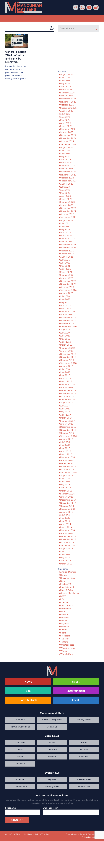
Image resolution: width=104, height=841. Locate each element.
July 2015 (65, 478)
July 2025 (65, 114)
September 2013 (68, 545)
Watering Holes (67, 648)
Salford (63, 629)
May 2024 (65, 156)
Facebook (75, 7)
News (63, 611)
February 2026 (67, 92)
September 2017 (68, 399)
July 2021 (65, 259)
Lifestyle (64, 602)
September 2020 (68, 290)
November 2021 (68, 247)
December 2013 (68, 536)
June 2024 (65, 153)
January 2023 (66, 205)
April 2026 (65, 86)
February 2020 (67, 311)
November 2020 (68, 284)
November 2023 (68, 174)
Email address (50, 808)
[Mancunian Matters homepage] (23, 7)
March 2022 (66, 235)
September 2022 (68, 217)
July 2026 (65, 77)
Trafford (64, 641)
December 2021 (68, 244)
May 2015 (65, 484)
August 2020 (66, 293)
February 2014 (67, 530)
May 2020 (65, 302)
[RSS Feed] (51, 28)
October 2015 (67, 469)
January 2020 (66, 314)
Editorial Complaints (52, 719)
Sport (63, 632)
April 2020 (65, 305)
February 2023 (67, 202)
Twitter (82, 7)
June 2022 (65, 226)
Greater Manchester (69, 593)
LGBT (63, 596)
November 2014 (68, 503)
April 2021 (65, 268)
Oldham (64, 614)
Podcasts (64, 617)
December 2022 (68, 208)
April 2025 (65, 123)
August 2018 (66, 366)
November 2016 (68, 430)
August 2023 (66, 183)
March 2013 (66, 563)
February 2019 (67, 348)
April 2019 (65, 341)
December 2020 (68, 281)
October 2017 (67, 396)
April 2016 (65, 451)
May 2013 (65, 557)
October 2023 (67, 177)
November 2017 (68, 393)
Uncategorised (67, 644)
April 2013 (65, 560)
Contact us (52, 726)
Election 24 (65, 584)
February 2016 (67, 457)
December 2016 (68, 426)
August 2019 (66, 329)
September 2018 (68, 363)
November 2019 (68, 320)
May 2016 (65, 448)
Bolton (63, 575)
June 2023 (65, 190)
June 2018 (65, 372)
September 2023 (68, 180)
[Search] (95, 28)
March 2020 (66, 308)
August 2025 (66, 110)
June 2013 (65, 554)
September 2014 (68, 509)
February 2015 (67, 493)
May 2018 (65, 375)
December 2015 (68, 463)
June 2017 (65, 408)
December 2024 (68, 135)
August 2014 (66, 512)
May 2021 (65, 265)
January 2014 (66, 533)
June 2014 (65, 518)
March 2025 (66, 126)
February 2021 (67, 275)
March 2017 (66, 417)
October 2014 (67, 506)
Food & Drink (66, 590)
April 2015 (65, 487)
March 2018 (66, 381)
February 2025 (67, 129)
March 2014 (66, 527)
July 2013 (65, 551)
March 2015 (66, 490)
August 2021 (66, 256)
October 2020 (67, 287)
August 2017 (66, 402)
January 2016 (66, 460)
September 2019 (68, 326)
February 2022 (67, 238)
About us (20, 719)
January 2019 (66, 351)
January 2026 (66, 95)
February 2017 (67, 420)
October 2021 (67, 250)
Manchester (65, 608)
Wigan (63, 650)
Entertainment (67, 587)
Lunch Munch (66, 605)
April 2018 (65, 378)
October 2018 (67, 360)
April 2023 (65, 195)
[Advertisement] (78, 52)
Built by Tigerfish (42, 834)
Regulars (64, 623)
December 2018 (68, 354)
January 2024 (66, 168)
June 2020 (65, 299)
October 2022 (67, 214)
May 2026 (65, 83)
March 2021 (66, 272)
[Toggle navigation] (6, 18)
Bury (62, 581)
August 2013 (66, 548)
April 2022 (65, 232)
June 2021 (65, 262)
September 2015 (68, 472)
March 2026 (66, 89)
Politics (63, 620)
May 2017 (65, 411)
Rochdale (64, 626)
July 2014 (65, 515)
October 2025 (67, 104)
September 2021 (68, 253)
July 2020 (65, 296)
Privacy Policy (83, 719)
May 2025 (65, 120)
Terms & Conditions (20, 726)
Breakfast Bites (67, 578)
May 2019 (65, 338)
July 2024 (65, 150)
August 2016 (66, 439)
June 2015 (65, 481)
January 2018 (66, 387)
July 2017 (65, 405)
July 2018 (65, 369)
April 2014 (65, 524)
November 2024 (68, 138)
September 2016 (68, 436)
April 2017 (65, 414)
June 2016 (65, 445)
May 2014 (65, 521)
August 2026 (66, 74)
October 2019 (67, 323)
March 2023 (66, 199)
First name (10, 808)
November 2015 (68, 466)
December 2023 (68, 171)
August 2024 (66, 147)
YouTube (89, 7)
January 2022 (66, 241)
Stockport (65, 635)
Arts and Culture (68, 571)
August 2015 (66, 475)
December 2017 (68, 390)
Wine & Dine (66, 653)
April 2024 (65, 159)
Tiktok (96, 7)
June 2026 (65, 80)
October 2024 (67, 141)
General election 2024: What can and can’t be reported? (15, 57)
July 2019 (65, 332)
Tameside (64, 638)
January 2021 (66, 278)
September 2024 (68, 144)
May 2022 (65, 229)
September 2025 (68, 107)
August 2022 (66, 220)
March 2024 (66, 162)
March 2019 (66, 344)
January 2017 (66, 423)
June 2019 (65, 335)
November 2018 (68, 357)
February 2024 (67, 165)
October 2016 (67, 433)
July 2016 (65, 442)
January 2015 (66, 496)
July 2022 (65, 223)
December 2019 (68, 317)
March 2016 (66, 454)
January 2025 (66, 132)
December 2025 (68, 98)
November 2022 (68, 211)
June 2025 (65, 117)
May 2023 (65, 193)
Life (62, 599)
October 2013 (67, 542)
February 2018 (67, 384)
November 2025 (68, 101)
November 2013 (68, 539)
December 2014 (68, 499)
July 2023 (65, 186)
